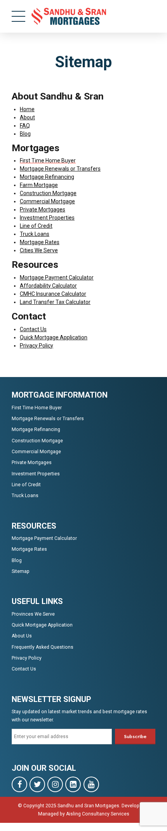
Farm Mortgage (39, 185)
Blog (25, 134)
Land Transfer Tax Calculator (55, 302)
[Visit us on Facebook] (19, 784)
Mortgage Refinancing (47, 177)
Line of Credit (36, 226)
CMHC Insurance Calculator (53, 294)
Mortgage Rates (39, 242)
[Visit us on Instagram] (55, 784)
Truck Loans (34, 234)
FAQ (25, 125)
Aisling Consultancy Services (97, 814)
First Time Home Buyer (37, 407)
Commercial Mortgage (47, 201)
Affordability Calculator (48, 286)
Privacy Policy (36, 345)
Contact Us (33, 329)
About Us (22, 636)
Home (27, 109)
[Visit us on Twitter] (37, 784)
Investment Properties (47, 218)
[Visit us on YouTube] (91, 784)
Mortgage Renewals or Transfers (60, 169)
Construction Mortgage (48, 193)
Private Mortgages (42, 209)
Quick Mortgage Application (53, 337)
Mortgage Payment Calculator (57, 277)
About (27, 117)
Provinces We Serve (33, 614)
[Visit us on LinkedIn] (73, 784)
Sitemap (21, 571)
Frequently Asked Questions (42, 647)
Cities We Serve (39, 250)
